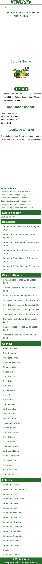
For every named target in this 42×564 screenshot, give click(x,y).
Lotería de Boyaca (11, 541)
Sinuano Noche (10, 469)
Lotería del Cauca (11, 545)
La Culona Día (9, 409)
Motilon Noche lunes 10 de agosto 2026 (21, 300)
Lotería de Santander (13, 536)
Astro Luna (8, 465)
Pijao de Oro (9, 390)
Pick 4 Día (8, 381)
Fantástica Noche (11, 455)
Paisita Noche (9, 428)
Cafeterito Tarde (10, 358)
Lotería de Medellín (12, 531)
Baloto (13, 7)
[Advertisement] (21, 39)
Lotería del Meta (10, 508)
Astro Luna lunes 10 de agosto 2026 (20, 296)
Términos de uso (29, 562)
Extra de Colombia (11, 554)
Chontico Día (9, 376)
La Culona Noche (11, 451)
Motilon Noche (9, 460)
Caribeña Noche (10, 474)
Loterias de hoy (8, 217)
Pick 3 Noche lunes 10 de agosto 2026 (21, 305)
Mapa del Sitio (12, 562)
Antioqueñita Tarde (12, 423)
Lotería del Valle (10, 503)
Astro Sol (7, 395)
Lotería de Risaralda (12, 527)
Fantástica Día (10, 367)
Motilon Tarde (9, 414)
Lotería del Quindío (12, 522)
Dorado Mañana (10, 353)
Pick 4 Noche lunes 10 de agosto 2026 (21, 309)
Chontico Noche (10, 432)
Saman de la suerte (12, 362)
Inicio (4, 7)
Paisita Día (8, 372)
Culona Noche (21, 61)
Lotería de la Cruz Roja (13, 499)
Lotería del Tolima (11, 485)
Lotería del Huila (10, 494)
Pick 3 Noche (9, 442)
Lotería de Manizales (13, 513)
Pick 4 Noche (9, 437)
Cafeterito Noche (11, 446)
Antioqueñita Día (11, 348)
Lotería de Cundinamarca (15, 489)
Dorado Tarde (9, 418)
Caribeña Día (9, 404)
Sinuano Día (9, 400)
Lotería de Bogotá (11, 517)
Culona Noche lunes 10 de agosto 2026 (21, 314)
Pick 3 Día (8, 386)
